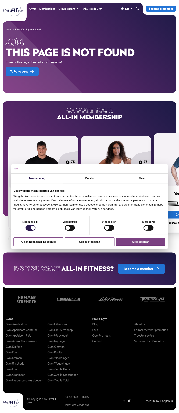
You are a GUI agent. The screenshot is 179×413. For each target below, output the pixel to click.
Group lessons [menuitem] (67, 9)
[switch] (70, 226)
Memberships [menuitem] (47, 9)
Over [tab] (142, 178)
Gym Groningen (15, 375)
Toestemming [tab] (37, 178)
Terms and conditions (77, 405)
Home (8, 29)
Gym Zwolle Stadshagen (63, 375)
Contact (97, 341)
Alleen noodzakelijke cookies (38, 241)
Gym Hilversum (57, 324)
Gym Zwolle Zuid (58, 380)
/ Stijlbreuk (166, 401)
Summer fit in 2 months (149, 341)
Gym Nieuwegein (58, 335)
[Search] (137, 9)
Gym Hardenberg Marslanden (24, 380)
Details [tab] (89, 178)
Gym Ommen (56, 346)
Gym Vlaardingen (58, 358)
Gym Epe (11, 369)
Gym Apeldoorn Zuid (18, 335)
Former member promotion (151, 330)
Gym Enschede (15, 363)
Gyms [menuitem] (32, 9)
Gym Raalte (55, 352)
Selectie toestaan (89, 241)
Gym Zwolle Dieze (59, 369)
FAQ (95, 330)
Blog (95, 324)
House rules (71, 397)
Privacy (85, 397)
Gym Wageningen (59, 363)
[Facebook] (124, 401)
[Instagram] (130, 401)
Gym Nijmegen (57, 341)
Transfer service (144, 335)
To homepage (19, 71)
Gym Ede (11, 352)
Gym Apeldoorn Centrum (21, 330)
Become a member (161, 8)
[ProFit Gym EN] (13, 10)
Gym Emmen (14, 358)
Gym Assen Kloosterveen (21, 341)
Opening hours (101, 335)
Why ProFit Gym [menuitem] (92, 9)
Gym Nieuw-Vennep (60, 330)
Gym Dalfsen (14, 346)
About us (139, 324)
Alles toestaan (140, 241)
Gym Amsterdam (16, 324)
